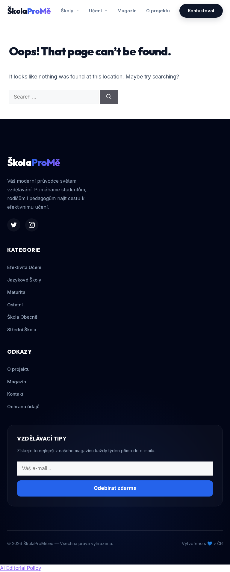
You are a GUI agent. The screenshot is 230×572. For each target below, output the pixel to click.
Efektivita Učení (24, 267)
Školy (68, 10)
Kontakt (15, 394)
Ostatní (15, 305)
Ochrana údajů (23, 406)
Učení (96, 10)
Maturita (16, 292)
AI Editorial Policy (20, 568)
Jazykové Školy (24, 280)
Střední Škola (21, 329)
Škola (29, 11)
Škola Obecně (22, 317)
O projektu (158, 10)
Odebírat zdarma (115, 488)
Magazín (127, 10)
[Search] (109, 97)
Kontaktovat (201, 10)
